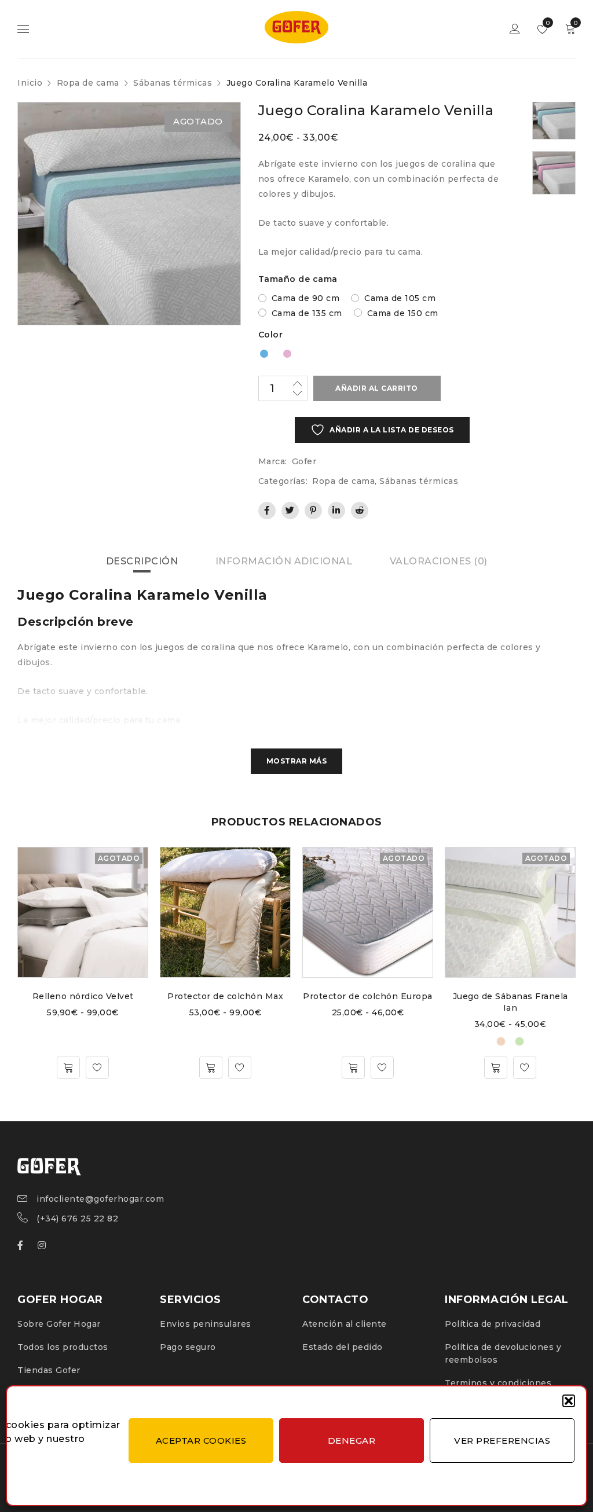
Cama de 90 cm (306, 298)
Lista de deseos (547, 23)
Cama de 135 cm (307, 313)
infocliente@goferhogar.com (100, 1199)
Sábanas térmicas (172, 83)
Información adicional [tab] (284, 561)
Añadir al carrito (376, 388)
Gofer (304, 461)
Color (270, 334)
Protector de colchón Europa (368, 996)
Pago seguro (188, 1347)
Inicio (29, 83)
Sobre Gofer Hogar (59, 1324)
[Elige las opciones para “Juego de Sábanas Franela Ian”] (496, 1067)
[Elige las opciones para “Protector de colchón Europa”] (353, 1067)
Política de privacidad (492, 1324)
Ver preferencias (502, 1440)
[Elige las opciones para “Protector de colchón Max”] (211, 1067)
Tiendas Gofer (48, 1370)
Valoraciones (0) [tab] (439, 561)
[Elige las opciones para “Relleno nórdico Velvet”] (68, 1067)
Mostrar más (296, 761)
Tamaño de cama (298, 279)
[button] (568, 1401)
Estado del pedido (342, 1347)
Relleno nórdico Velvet (83, 996)
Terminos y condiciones (498, 1383)
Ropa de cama (88, 83)
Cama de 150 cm (402, 313)
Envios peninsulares (205, 1324)
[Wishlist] (97, 1067)
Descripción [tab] (142, 561)
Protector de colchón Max (225, 996)
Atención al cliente (344, 1324)
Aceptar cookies (201, 1440)
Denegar (352, 1440)
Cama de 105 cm (399, 298)
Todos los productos (62, 1347)
